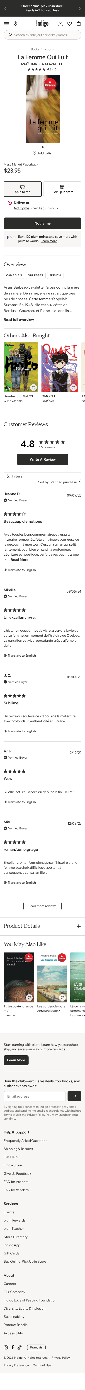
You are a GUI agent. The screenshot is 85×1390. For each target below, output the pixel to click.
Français (36, 1347)
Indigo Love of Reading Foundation (30, 1300)
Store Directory (16, 1237)
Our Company (14, 1292)
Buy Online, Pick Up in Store (25, 1261)
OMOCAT (48, 401)
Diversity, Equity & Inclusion (24, 1308)
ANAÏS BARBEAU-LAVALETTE (43, 64)
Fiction (47, 49)
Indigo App (12, 1245)
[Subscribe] (74, 1096)
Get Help (10, 1157)
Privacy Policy (61, 1357)
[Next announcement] (80, 8)
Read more (19, 559)
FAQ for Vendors (16, 1190)
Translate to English (22, 570)
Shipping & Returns (18, 1149)
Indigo (18, 1357)
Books (35, 49)
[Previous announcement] (5, 8)
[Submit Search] (9, 34)
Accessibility (13, 1333)
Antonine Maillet (48, 1011)
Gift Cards (11, 1253)
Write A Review (43, 459)
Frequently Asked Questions (25, 1140)
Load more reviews (42, 906)
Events (9, 1212)
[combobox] (46, 34)
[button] (6, 23)
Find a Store (13, 1165)
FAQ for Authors (16, 1182)
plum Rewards (14, 1220)
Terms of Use (42, 1365)
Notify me (21, 208)
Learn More (16, 1060)
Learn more (49, 241)
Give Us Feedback (17, 1173)
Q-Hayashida (13, 401)
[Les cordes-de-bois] (52, 977)
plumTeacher (14, 1228)
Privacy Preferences (17, 1365)
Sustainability (14, 1316)
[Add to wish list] (33, 387)
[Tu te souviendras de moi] (19, 977)
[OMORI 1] (59, 367)
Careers (10, 1283)
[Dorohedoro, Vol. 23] (21, 367)
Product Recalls (15, 1325)
